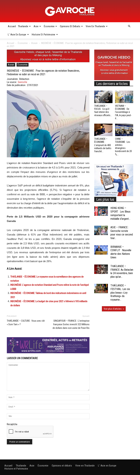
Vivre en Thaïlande (95, 26)
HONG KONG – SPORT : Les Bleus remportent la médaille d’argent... (120, 213)
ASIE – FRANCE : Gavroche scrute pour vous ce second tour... (121, 233)
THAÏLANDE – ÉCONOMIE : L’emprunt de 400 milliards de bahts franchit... (102, 145)
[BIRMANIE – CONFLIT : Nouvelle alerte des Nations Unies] (101, 250)
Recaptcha (12, 424)
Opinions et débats (70, 26)
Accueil (12, 26)
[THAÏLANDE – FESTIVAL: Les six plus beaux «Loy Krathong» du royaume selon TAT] (101, 288)
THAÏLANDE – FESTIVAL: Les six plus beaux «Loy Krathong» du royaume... (120, 292)
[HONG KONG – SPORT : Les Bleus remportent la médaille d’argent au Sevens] (101, 211)
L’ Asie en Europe (17, 34)
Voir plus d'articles (113, 308)
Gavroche (22, 82)
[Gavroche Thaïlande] (70, 11)
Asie (36, 26)
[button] (129, 26)
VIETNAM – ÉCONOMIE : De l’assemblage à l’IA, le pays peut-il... (123, 112)
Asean (34, 43)
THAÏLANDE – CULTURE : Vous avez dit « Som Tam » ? (26, 322)
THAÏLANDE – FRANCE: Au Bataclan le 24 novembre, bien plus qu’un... (121, 271)
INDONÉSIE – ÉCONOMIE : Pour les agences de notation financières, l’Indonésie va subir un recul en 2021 (43, 72)
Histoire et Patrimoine (43, 34)
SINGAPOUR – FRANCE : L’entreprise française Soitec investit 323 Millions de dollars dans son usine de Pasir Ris (71, 324)
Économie (49, 26)
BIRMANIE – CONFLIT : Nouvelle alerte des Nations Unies (120, 252)
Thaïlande (23, 26)
